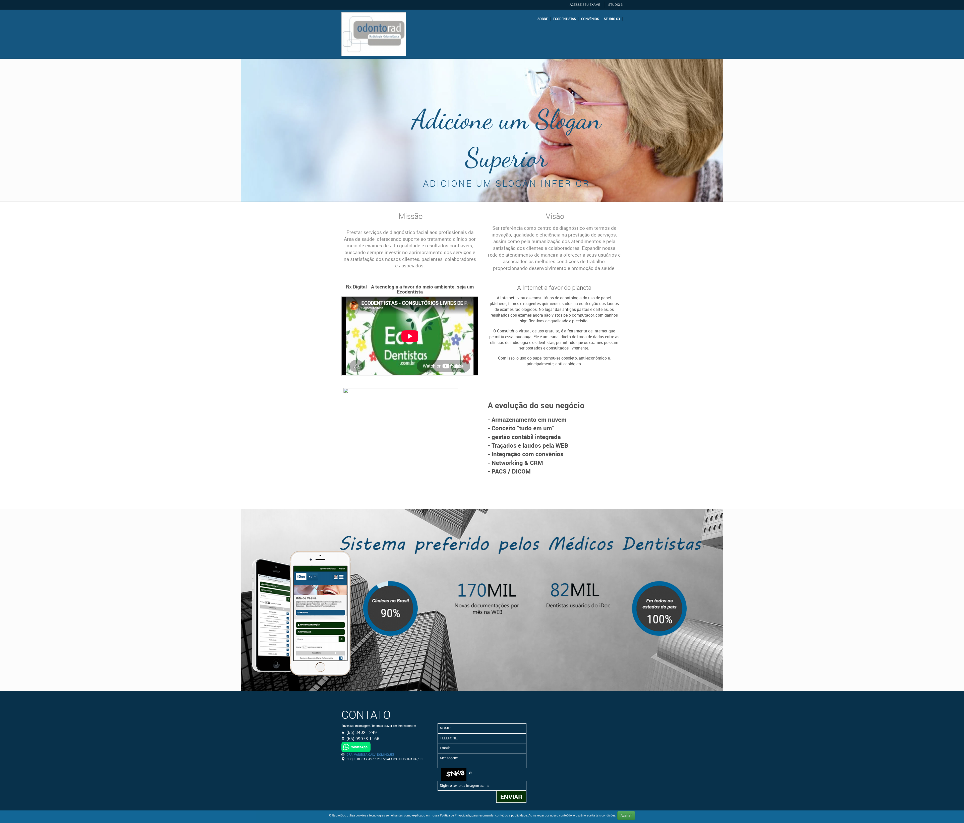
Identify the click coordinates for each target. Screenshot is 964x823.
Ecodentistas (564, 19)
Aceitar (626, 815)
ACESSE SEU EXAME (585, 5)
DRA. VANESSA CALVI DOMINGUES (370, 754)
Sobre (542, 19)
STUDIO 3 (615, 5)
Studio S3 (612, 19)
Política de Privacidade (455, 815)
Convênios (590, 19)
